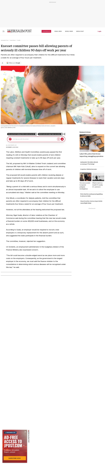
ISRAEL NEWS (58, 31)
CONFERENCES (46, 31)
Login (99, 31)
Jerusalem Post (4, 40)
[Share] (2, 63)
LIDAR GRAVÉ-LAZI (12, 145)
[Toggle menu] (3, 31)
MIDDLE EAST (80, 31)
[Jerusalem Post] (18, 31)
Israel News (13, 40)
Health (18, 40)
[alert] (14, 449)
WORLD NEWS (69, 31)
